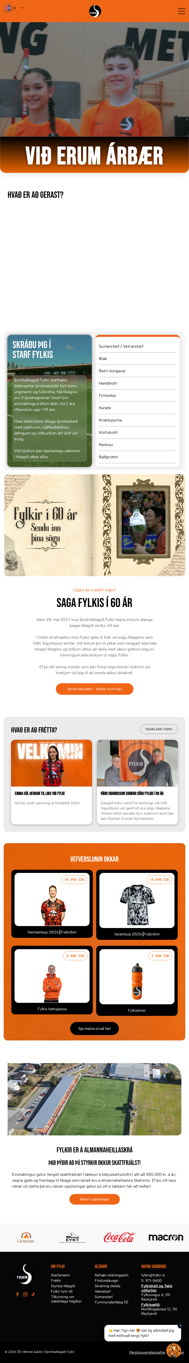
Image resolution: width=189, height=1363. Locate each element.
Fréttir (56, 1280)
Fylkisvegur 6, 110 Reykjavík (155, 1297)
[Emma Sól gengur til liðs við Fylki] (51, 763)
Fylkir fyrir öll (61, 1291)
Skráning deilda (107, 1286)
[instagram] (25, 1295)
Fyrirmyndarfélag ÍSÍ (111, 1302)
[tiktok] (33, 1295)
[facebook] (17, 1295)
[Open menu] (181, 11)
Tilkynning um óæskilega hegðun (66, 1299)
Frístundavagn (106, 1280)
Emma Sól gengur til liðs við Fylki (39, 793)
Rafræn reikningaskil (111, 1275)
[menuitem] (137, 346)
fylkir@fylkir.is (153, 1275)
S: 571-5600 (151, 1280)
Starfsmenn (60, 1275)
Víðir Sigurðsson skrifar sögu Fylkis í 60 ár (132, 793)
